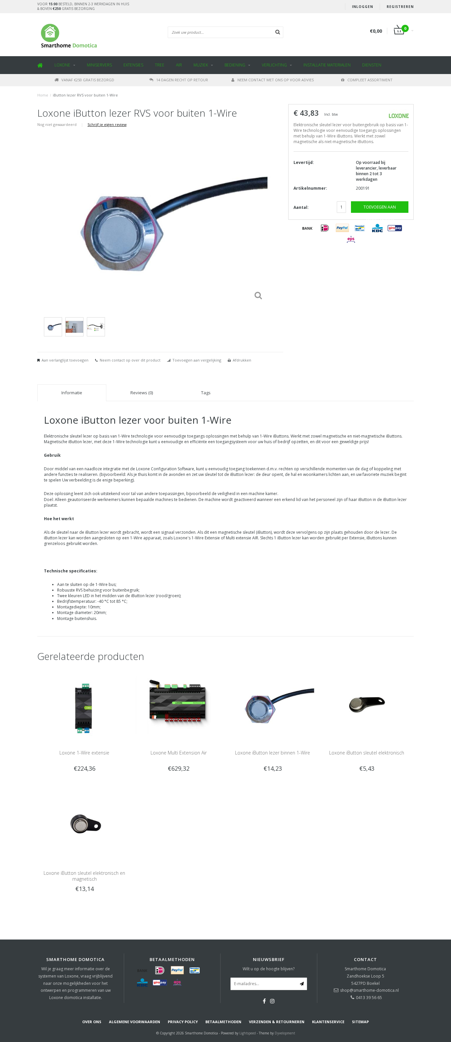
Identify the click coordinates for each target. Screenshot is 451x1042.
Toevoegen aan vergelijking (196, 360)
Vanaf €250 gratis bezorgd (87, 79)
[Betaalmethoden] (307, 228)
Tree (159, 65)
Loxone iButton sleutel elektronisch (366, 753)
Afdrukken (242, 360)
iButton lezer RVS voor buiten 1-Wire (85, 95)
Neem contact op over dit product (130, 360)
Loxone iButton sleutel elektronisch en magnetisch (84, 876)
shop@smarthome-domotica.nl (369, 990)
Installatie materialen (327, 65)
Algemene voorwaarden (134, 1021)
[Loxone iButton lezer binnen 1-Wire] (272, 705)
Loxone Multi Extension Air (179, 753)
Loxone (62, 65)
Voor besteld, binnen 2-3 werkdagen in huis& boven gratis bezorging (83, 6)
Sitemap (360, 1021)
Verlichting (274, 65)
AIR (179, 65)
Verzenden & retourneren (276, 1021)
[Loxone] (399, 115)
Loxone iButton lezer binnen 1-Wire (272, 753)
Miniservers (99, 65)
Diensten (371, 65)
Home (42, 95)
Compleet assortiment (370, 79)
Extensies (133, 65)
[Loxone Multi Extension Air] (178, 705)
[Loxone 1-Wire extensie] (84, 705)
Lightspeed (247, 1033)
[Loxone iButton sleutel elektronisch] (366, 705)
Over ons (91, 1021)
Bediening (235, 65)
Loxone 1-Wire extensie (84, 753)
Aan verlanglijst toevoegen (65, 360)
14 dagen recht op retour (182, 79)
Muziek (200, 65)
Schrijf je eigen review (106, 124)
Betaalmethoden (223, 1021)
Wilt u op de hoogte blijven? (269, 969)
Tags (206, 393)
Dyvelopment (285, 1033)
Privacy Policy (183, 1021)
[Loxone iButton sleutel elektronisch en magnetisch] (84, 825)
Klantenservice (328, 1021)
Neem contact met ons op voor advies (275, 79)
